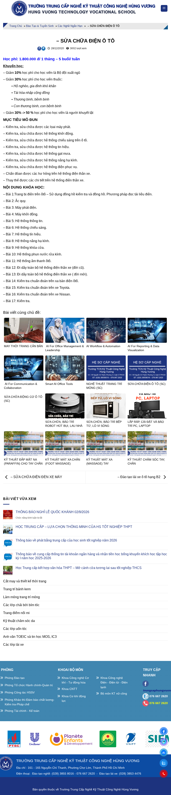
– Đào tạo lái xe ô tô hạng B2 (139, 477)
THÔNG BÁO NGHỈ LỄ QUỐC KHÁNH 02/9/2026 (52, 512)
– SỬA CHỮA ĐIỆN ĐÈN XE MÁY (36, 477)
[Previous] (9, 741)
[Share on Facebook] (39, 48)
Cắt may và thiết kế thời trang (24, 581)
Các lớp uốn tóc (15, 628)
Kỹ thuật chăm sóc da (19, 621)
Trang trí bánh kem (17, 589)
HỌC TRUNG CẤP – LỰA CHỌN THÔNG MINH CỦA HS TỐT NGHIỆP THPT (74, 527)
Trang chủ (15, 26)
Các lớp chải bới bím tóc (21, 605)
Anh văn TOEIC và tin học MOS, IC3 (30, 636)
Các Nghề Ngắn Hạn (70, 26)
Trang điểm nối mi (16, 613)
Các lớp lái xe (13, 644)
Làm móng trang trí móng (21, 597)
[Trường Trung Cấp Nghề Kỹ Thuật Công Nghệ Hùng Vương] (84, 8)
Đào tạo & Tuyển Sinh (40, 26)
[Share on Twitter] (43, 48)
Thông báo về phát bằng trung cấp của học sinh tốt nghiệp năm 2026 (66, 540)
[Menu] (164, 8)
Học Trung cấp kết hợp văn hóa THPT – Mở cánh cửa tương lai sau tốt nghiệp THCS (79, 568)
